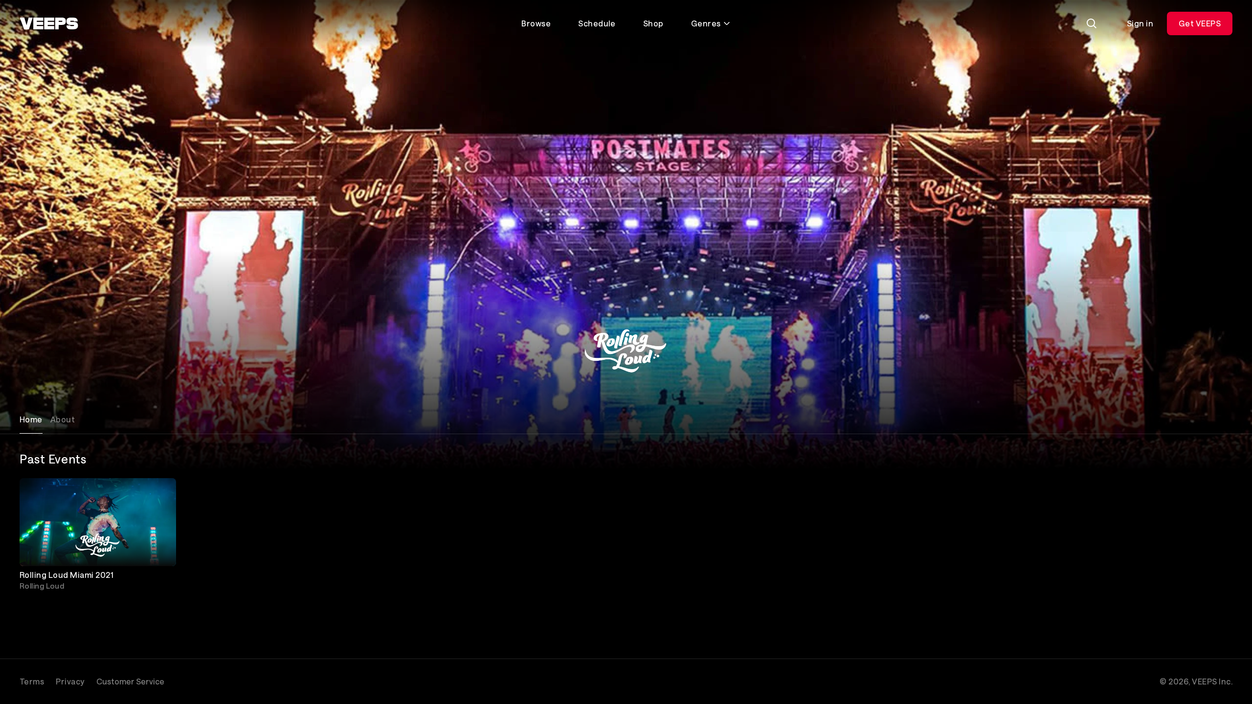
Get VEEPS (1200, 23)
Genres (706, 23)
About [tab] (62, 419)
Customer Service (130, 681)
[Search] (1091, 23)
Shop (653, 23)
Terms (32, 681)
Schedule (597, 23)
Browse (536, 23)
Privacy (70, 681)
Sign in (1140, 23)
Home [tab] (31, 419)
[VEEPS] (49, 23)
